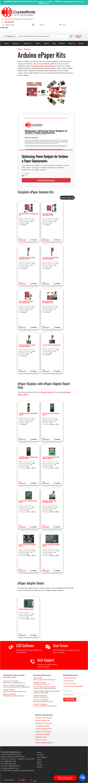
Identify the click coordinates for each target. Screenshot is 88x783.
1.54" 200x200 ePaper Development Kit (26, 302)
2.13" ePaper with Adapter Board (50, 414)
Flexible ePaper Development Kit (28, 214)
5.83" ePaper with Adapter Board (27, 545)
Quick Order (8, 25)
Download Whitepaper (46, 180)
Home (6, 43)
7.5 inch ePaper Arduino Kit (51, 345)
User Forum (60, 645)
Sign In (42, 25)
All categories (9, 36)
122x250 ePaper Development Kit (47, 214)
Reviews (62, 43)
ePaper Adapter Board (26, 609)
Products (15, 43)
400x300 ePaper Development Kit (47, 302)
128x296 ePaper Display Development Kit (27, 258)
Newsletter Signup (68, 691)
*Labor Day (4, 27)
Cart (64, 25)
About (39, 762)
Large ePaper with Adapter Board (51, 545)
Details (23, 240)
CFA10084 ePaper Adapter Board (43, 66)
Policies (40, 767)
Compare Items (67, 197)
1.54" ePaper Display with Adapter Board (50, 457)
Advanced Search (78, 36)
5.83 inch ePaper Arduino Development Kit (27, 345)
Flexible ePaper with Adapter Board (28, 414)
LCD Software (25, 645)
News (39, 760)
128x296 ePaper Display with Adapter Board (28, 457)
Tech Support (45, 660)
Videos (37, 43)
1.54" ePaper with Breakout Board (28, 501)
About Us (71, 43)
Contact (81, 43)
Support (46, 43)
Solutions (27, 43)
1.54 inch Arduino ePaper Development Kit (50, 258)
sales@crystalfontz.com (9, 768)
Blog (54, 43)
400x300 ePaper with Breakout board (49, 501)
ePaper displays (46, 392)
